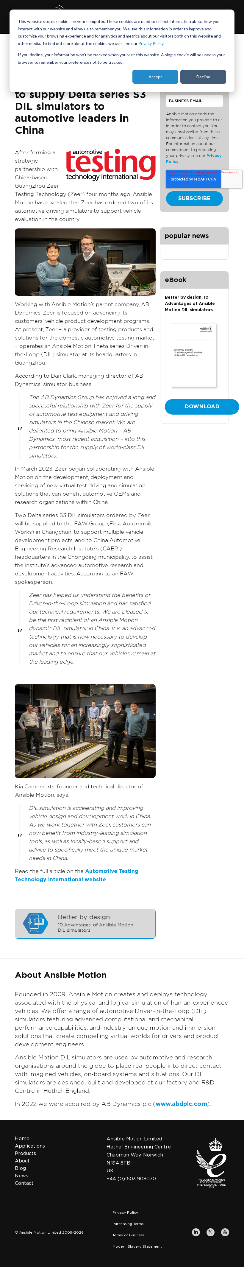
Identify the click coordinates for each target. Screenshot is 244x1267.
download (202, 407)
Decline (203, 76)
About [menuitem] (22, 1161)
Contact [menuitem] (24, 1183)
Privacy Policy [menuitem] (125, 1212)
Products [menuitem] (25, 1153)
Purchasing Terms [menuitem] (128, 1224)
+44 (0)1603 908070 (131, 1178)
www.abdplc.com (181, 1104)
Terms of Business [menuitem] (128, 1235)
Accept (155, 76)
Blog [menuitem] (20, 1168)
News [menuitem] (21, 1175)
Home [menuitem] (22, 1138)
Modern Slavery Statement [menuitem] (137, 1246)
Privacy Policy (150, 43)
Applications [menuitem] (30, 1146)
